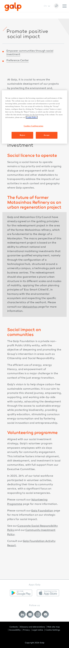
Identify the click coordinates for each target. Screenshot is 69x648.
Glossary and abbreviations (32, 627)
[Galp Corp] (13, 6)
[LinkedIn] (22, 614)
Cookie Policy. (31, 117)
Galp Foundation (42, 510)
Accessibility (15, 630)
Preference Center (17, 60)
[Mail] (45, 614)
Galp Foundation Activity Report (31, 543)
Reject (22, 135)
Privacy (26, 630)
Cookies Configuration (33, 126)
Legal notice (37, 630)
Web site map (53, 627)
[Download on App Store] (47, 593)
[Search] (56, 6)
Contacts (13, 627)
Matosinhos (30, 307)
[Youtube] (30, 614)
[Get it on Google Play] (21, 593)
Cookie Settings (52, 630)
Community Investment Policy (31, 532)
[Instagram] (37, 614)
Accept (46, 135)
